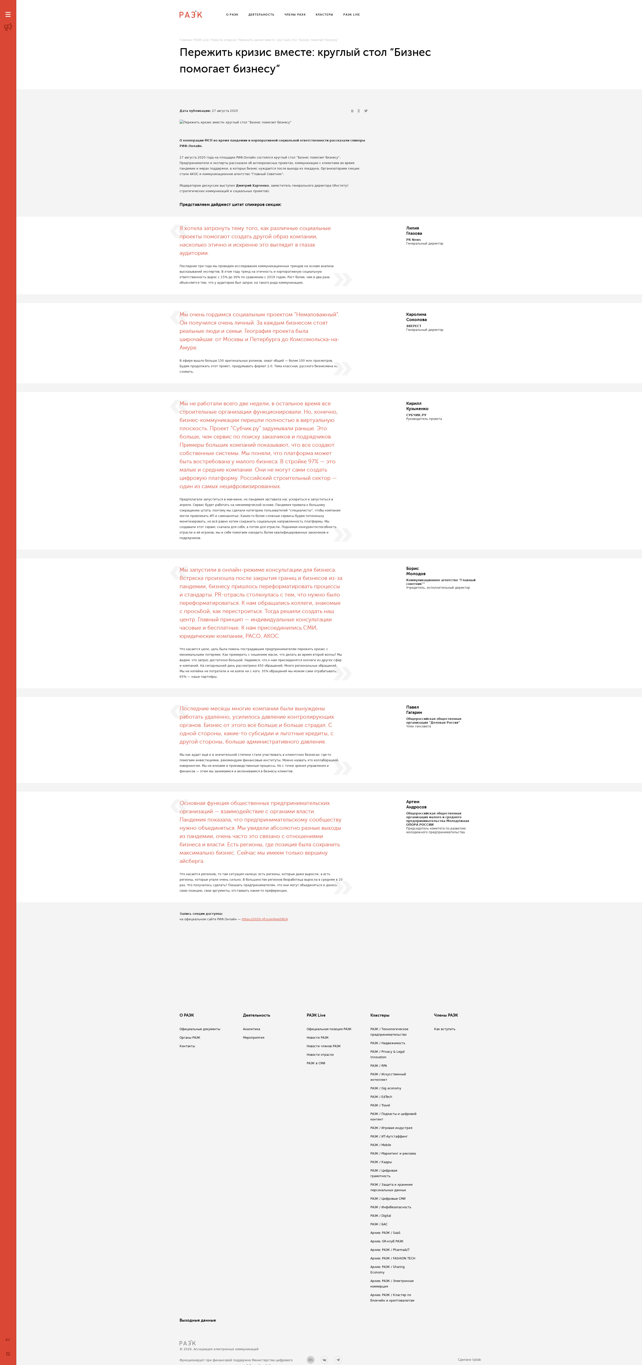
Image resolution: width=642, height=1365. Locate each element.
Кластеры (379, 1015)
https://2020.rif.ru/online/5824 (265, 919)
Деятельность (256, 1015)
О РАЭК (187, 1015)
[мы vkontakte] (324, 1360)
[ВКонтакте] (353, 111)
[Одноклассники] (359, 111)
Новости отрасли (223, 40)
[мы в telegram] (338, 1360)
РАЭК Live (201, 40)
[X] (366, 111)
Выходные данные (198, 1320)
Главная (186, 40)
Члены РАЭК (446, 1015)
